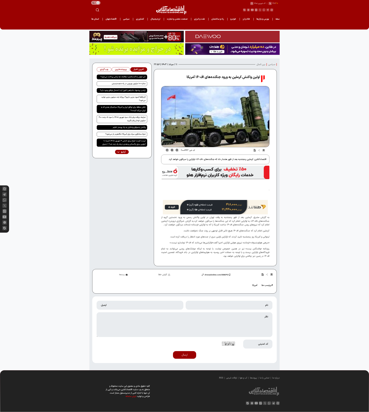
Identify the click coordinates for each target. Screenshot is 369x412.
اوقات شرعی (231, 378)
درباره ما (276, 378)
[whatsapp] (264, 10)
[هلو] (215, 172)
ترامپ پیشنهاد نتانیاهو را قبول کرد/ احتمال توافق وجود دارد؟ (123, 90)
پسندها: (122, 274)
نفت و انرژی (199, 19)
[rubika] (248, 10)
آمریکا (254, 285)
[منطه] (136, 36)
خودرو (233, 19)
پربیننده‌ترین (121, 69)
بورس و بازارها (262, 19)
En (274, 3)
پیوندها (253, 378)
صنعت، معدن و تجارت (177, 19)
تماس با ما (264, 378)
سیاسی (126, 19)
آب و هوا (243, 378)
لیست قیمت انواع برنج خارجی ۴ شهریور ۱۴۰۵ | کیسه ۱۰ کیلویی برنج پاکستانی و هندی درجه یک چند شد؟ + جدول (124, 142)
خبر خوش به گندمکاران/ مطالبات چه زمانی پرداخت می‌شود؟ (123, 76)
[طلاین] (232, 49)
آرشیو (123, 152)
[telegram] (267, 10)
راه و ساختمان (217, 19)
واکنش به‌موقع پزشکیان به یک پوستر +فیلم (129, 127)
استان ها (95, 19)
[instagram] (256, 10)
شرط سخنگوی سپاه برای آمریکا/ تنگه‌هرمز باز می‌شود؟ (125, 134)
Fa (277, 3)
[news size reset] (172, 150)
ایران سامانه (131, 396)
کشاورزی (140, 19)
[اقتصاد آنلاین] (171, 9)
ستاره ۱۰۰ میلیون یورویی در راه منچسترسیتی (129, 83)
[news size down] (177, 150)
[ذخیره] (263, 150)
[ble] (244, 10)
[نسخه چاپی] (254, 150)
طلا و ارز (246, 19)
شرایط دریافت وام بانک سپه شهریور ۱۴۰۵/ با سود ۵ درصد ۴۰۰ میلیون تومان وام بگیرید (122, 119)
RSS (221, 378)
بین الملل (260, 64)
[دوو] (232, 36)
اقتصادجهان (111, 19)
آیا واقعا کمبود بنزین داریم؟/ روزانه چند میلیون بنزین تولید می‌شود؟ (123, 99)
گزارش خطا (162, 274)
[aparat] (271, 10)
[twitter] (260, 10)
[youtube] (252, 10)
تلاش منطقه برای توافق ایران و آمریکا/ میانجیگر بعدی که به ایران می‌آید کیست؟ (123, 109)
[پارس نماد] (136, 49)
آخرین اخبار (138, 69)
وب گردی (104, 69)
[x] (4, 205)
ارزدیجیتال (155, 19)
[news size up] (167, 150)
